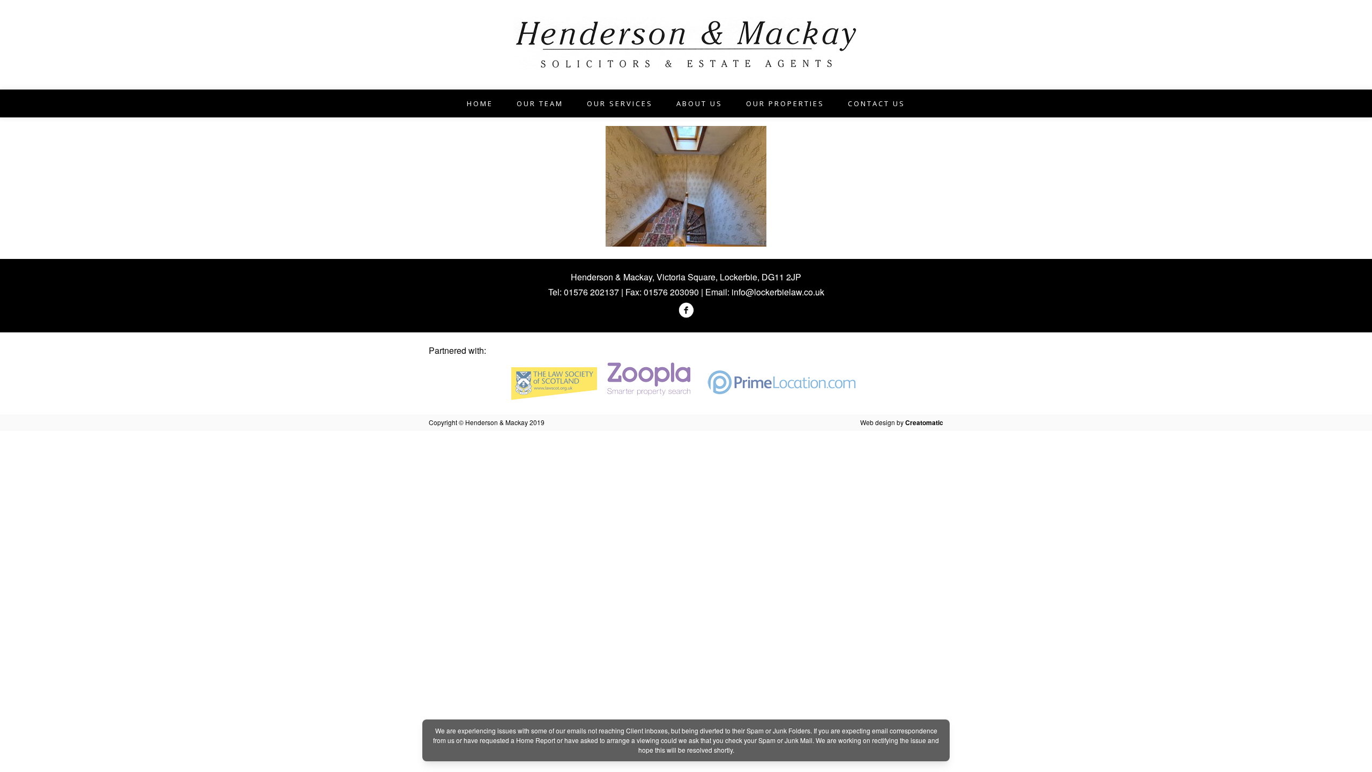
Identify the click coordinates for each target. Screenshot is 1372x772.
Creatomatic (924, 422)
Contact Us (876, 103)
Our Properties (785, 103)
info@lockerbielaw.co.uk (778, 292)
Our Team (540, 103)
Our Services (620, 103)
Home (480, 103)
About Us (699, 103)
